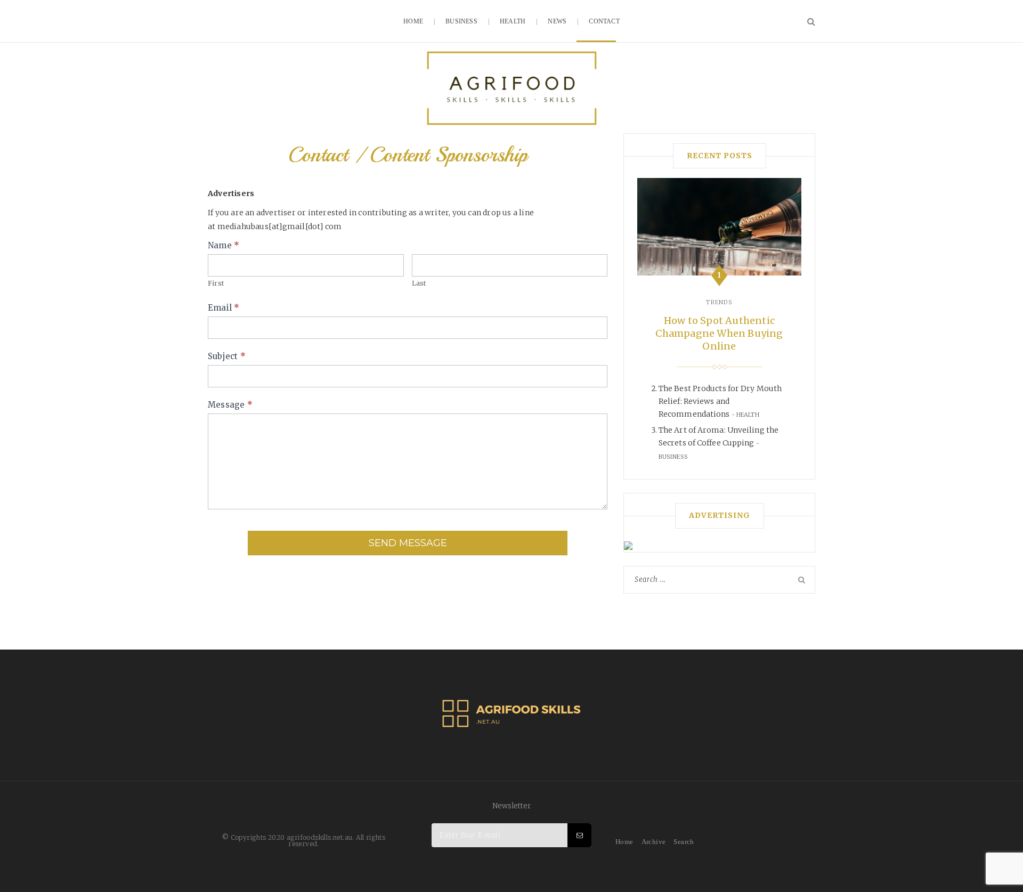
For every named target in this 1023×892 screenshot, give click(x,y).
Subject (227, 356)
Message (230, 405)
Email (223, 308)
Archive (654, 842)
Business (461, 21)
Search (683, 842)
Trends (719, 302)
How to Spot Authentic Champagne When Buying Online (719, 333)
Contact (604, 21)
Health (512, 21)
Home (413, 21)
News (557, 21)
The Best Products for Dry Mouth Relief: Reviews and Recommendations (720, 401)
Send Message (408, 543)
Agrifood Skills (511, 88)
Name (223, 245)
